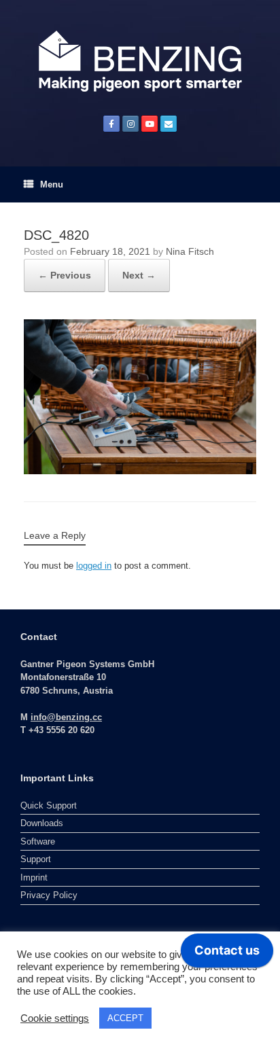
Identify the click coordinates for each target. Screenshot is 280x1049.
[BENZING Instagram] (130, 123)
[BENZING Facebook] (111, 123)
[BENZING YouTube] (149, 123)
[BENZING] (140, 61)
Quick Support (48, 805)
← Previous (64, 275)
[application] (227, 954)
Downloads (41, 823)
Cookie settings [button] (54, 1018)
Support (35, 859)
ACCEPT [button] (125, 1018)
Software (37, 841)
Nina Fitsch (190, 251)
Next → (139, 275)
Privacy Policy (48, 895)
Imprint (34, 877)
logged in (93, 566)
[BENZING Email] (168, 123)
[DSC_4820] (140, 396)
